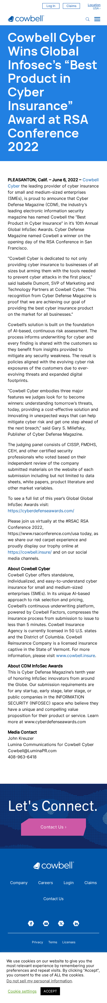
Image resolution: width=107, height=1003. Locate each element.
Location (94, 5)
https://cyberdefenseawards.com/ (41, 510)
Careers (45, 883)
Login (69, 883)
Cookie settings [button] (22, 991)
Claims (71, 6)
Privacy (37, 942)
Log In (50, 6)
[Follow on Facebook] (31, 923)
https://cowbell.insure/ (30, 552)
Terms (52, 942)
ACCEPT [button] (50, 991)
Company (19, 883)
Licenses (68, 942)
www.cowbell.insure (75, 655)
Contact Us (52, 826)
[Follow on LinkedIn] (76, 923)
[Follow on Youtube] (46, 923)
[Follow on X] (61, 923)
